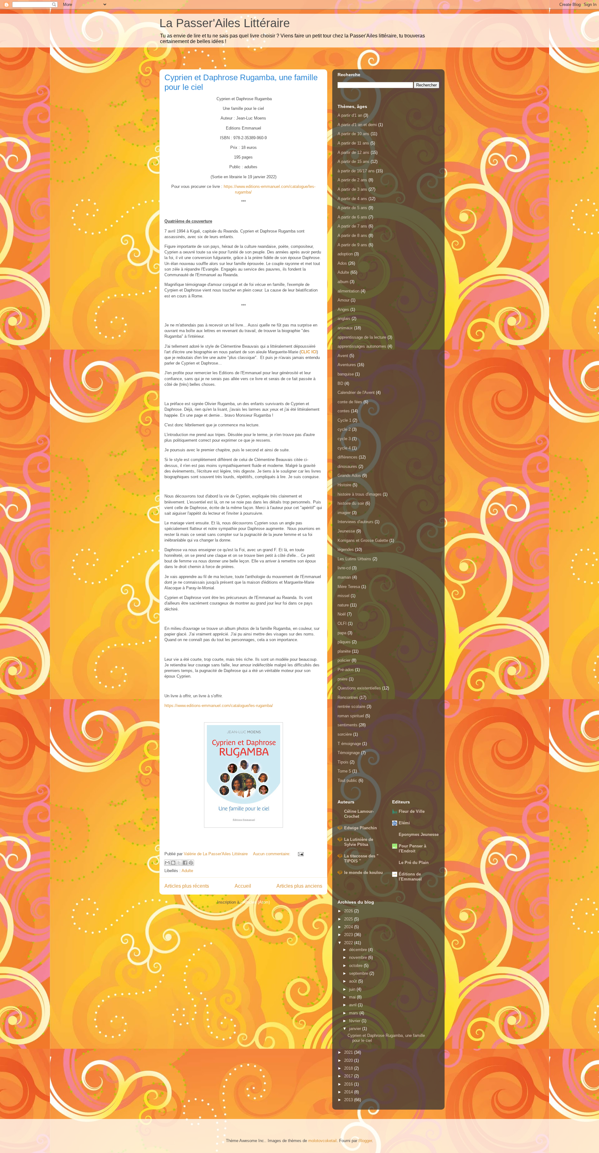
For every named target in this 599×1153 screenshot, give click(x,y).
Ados (342, 263)
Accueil (243, 886)
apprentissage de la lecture (362, 337)
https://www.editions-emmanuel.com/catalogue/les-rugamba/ (218, 705)
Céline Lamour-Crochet (359, 814)
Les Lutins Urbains (354, 559)
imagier (344, 512)
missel (343, 595)
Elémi (404, 823)
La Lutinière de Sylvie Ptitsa (358, 842)
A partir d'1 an (350, 115)
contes (344, 411)
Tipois (343, 762)
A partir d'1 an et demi (357, 124)
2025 (349, 919)
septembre (359, 973)
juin (353, 989)
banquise (346, 374)
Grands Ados (349, 475)
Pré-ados (346, 669)
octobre (356, 965)
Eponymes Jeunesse (419, 834)
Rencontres (348, 697)
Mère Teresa (349, 586)
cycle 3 (344, 438)
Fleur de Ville (412, 811)
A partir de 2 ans (352, 180)
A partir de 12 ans (353, 152)
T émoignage (349, 743)
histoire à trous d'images (360, 494)
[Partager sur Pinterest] (191, 863)
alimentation (348, 291)
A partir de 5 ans (352, 207)
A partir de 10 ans (353, 133)
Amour (343, 300)
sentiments (348, 725)
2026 (349, 911)
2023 (349, 934)
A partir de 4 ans (352, 198)
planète (344, 651)
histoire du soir (351, 503)
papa (342, 632)
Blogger (365, 1140)
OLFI (342, 623)
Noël (342, 614)
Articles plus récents (186, 886)
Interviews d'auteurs (355, 521)
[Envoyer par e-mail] (167, 863)
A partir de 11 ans (353, 143)
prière (343, 679)
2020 (349, 1060)
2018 (349, 1068)
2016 (349, 1084)
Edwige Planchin (360, 828)
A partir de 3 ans (352, 189)
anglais (344, 318)
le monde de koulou (363, 872)
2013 (349, 1099)
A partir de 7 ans (352, 226)
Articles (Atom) (256, 902)
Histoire (344, 485)
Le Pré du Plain (414, 862)
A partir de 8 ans (352, 235)
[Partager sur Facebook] (185, 863)
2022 (349, 942)
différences (348, 457)
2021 (349, 1052)
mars (354, 1013)
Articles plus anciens (299, 886)
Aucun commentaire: (272, 853)
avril (353, 1005)
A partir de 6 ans (352, 217)
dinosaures (347, 466)
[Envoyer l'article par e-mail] (300, 853)
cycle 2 (344, 429)
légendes (346, 549)
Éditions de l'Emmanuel (410, 876)
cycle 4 (344, 448)
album (343, 281)
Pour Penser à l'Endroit (412, 848)
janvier (355, 1028)
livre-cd (344, 568)
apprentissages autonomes (362, 346)
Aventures (347, 364)
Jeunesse (346, 531)
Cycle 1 (344, 420)
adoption (345, 254)
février (355, 1020)
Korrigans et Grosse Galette (363, 540)
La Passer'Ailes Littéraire (224, 23)
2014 (349, 1092)
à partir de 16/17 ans (356, 171)
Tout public (347, 780)
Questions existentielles (359, 688)
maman (344, 577)
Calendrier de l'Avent (356, 392)
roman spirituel (351, 716)
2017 (349, 1076)
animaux (345, 328)
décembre (358, 949)
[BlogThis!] (173, 863)
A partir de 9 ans (352, 245)
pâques (344, 642)
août (353, 981)
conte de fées (350, 402)
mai (353, 997)
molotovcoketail (322, 1140)
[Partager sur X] (179, 863)
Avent (343, 355)
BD (340, 383)
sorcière (345, 734)
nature (343, 605)
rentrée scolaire (351, 706)
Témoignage (349, 752)
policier (344, 660)
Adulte (187, 870)
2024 (349, 927)
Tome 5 (344, 771)
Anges (343, 309)
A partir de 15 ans (353, 161)
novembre (358, 957)
